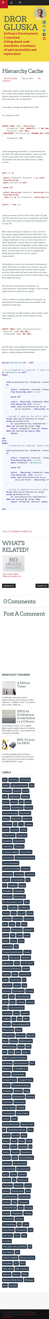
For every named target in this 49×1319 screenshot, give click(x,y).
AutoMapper (17, 807)
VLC (16, 1263)
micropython (8, 1035)
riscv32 (6, 1135)
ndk (4, 1052)
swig (28, 1191)
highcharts (7, 963)
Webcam (6, 1274)
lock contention (16, 1007)
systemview (24, 1196)
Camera (28, 824)
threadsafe (8, 1219)
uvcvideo (7, 1241)
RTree (13, 1146)
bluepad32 (16, 818)
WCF (23, 1263)
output (6, 1085)
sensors (6, 1157)
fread (19, 935)
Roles (24, 1135)
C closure (7, 824)
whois (25, 1274)
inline (5, 980)
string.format (17, 1191)
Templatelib (8, 1316)
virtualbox (7, 1263)
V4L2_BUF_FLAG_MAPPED (14, 1246)
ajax (31, 785)
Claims (23, 830)
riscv (30, 1130)
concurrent (8, 857)
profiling (20, 1107)
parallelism (7, 1091)
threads (28, 1213)
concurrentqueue (10, 863)
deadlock (13, 885)
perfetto (6, 1096)
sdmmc (6, 1152)
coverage (19, 874)
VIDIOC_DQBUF (10, 1258)
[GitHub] (44, 26)
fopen (5, 935)
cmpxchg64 (19, 841)
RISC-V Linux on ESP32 (26, 741)
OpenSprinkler (18, 1074)
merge (25, 531)
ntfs (32, 1063)
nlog (11, 1052)
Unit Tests (7, 1235)
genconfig (7, 946)
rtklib (29, 1141)
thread (6, 1213)
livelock (30, 1002)
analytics (7, 791)
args (5, 796)
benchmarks (25, 813)
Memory (6, 1024)
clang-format (9, 835)
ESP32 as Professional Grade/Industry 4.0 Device (26, 716)
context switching (11, 868)
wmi (5, 1285)
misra (5, 1041)
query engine (22, 1113)
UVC (24, 1235)
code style (7, 846)
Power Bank (19, 1102)
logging (6, 1019)
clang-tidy (21, 835)
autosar (28, 807)
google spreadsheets (12, 952)
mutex (21, 1046)
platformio (7, 1102)
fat (18, 924)
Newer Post (8, 586)
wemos (16, 1274)
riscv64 (15, 1135)
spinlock (22, 1174)
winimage (29, 1280)
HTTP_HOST (27, 963)
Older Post (42, 586)
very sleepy (8, 1252)
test (21, 1207)
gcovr (13, 941)
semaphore (26, 1152)
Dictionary (7, 896)
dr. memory (24, 907)
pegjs (26, 1091)
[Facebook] (44, 34)
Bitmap (6, 818)
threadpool (17, 1213)
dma (27, 902)
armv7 (6, 802)
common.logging (10, 852)
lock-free (7, 1013)
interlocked (15, 980)
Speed (13, 1174)
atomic (6, 807)
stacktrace (22, 1180)
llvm (5, 1007)
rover (14, 1141)
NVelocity (7, 1069)
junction (6, 991)
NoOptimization (21, 1063)
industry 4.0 (25, 974)
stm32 (28, 1185)
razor (14, 1119)
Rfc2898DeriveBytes (17, 1130)
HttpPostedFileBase (11, 969)
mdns (26, 1019)
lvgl (19, 1019)
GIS (16, 946)
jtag (24, 985)
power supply (9, 1107)
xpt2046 (13, 1285)
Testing (28, 1207)
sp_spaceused (23, 1169)
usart (17, 1235)
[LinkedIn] (44, 22)
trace (25, 1224)
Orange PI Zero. (25, 1080)
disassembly (19, 896)
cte (9, 531)
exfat (12, 924)
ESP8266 (7, 919)
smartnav (7, 1163)
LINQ (5, 1002)
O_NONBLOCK (20, 1069)
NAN (28, 1046)
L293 (5, 996)
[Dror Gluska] (44, 38)
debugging (19, 891)
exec (5, 924)
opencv (6, 1074)
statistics (18, 1185)
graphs (27, 952)
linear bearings (23, 996)
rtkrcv (6, 1146)
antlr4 (25, 791)
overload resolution (21, 1085)
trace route (8, 1230)
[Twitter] (44, 30)
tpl (19, 1224)
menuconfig (8, 1030)
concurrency (25, 852)
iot (24, 980)
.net (5, 780)
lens (12, 996)
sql (31, 531)
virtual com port (27, 1258)
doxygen (13, 907)
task (14, 1202)
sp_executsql (8, 1169)
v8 (30, 1246)
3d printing (25, 780)
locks (16, 1013)
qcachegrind (8, 1113)
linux (12, 1002)
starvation (7, 1185)
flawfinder (28, 930)
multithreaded (26, 1041)
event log (17, 919)
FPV (12, 935)
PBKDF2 (18, 1091)
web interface (22, 1269)
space (5, 1174)
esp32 (30, 913)
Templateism (29, 1314)
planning (30, 1096)
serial (15, 1157)
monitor (13, 1041)
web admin (8, 1269)
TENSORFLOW (9, 1207)
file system (17, 930)
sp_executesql (20, 1163)
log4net (25, 1013)
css (28, 880)
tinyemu (19, 1219)
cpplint (6, 880)
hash (5, 957)
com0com (19, 846)
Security (15, 1152)
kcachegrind (18, 991)
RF (4, 1130)
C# (15, 824)
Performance (18, 1096)
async (28, 802)
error (14, 913)
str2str (6, 1191)
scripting (23, 1146)
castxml (14, 830)
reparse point (27, 1124)
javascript (7, 985)
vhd (17, 1252)
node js (26, 1052)
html (17, 963)
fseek (26, 935)
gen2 (21, 941)
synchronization (10, 1196)
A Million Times (23, 684)
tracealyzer (21, 1230)
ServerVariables (26, 1157)
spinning (6, 1180)
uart (30, 1230)
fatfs (24, 924)
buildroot (27, 818)
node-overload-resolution (14, 1057)
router (6, 1141)
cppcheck (30, 874)
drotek (6, 913)
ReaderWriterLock (11, 1124)
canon (6, 830)
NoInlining (7, 1063)
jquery (17, 985)
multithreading (9, 1046)
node (18, 1052)
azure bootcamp (10, 813)
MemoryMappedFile (21, 1024)
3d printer (13, 780)
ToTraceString (9, 1224)
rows (21, 1141)
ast (21, 802)
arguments (14, 796)
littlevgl (20, 1002)
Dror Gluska (10, 78)
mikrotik (30, 1035)
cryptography (18, 880)
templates (23, 1202)
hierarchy (17, 531)
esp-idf (21, 913)
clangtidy (7, 841)
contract (25, 868)
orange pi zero (9, 1080)
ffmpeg (6, 930)
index (14, 974)
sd (30, 1146)
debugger (7, 891)
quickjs (6, 1119)
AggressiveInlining (19, 785)
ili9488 (26, 969)
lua (13, 1019)
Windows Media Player (12, 1280)
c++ (21, 824)
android (16, 791)
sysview (6, 1202)
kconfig (29, 991)
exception (28, 919)
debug (22, 885)
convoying (7, 874)
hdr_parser (14, 957)
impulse (6, 974)
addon (6, 785)
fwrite (5, 941)
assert (14, 802)
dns (4, 907)
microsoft (20, 1035)
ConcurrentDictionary (25, 857)
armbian (25, 796)
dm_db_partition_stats (12, 902)
